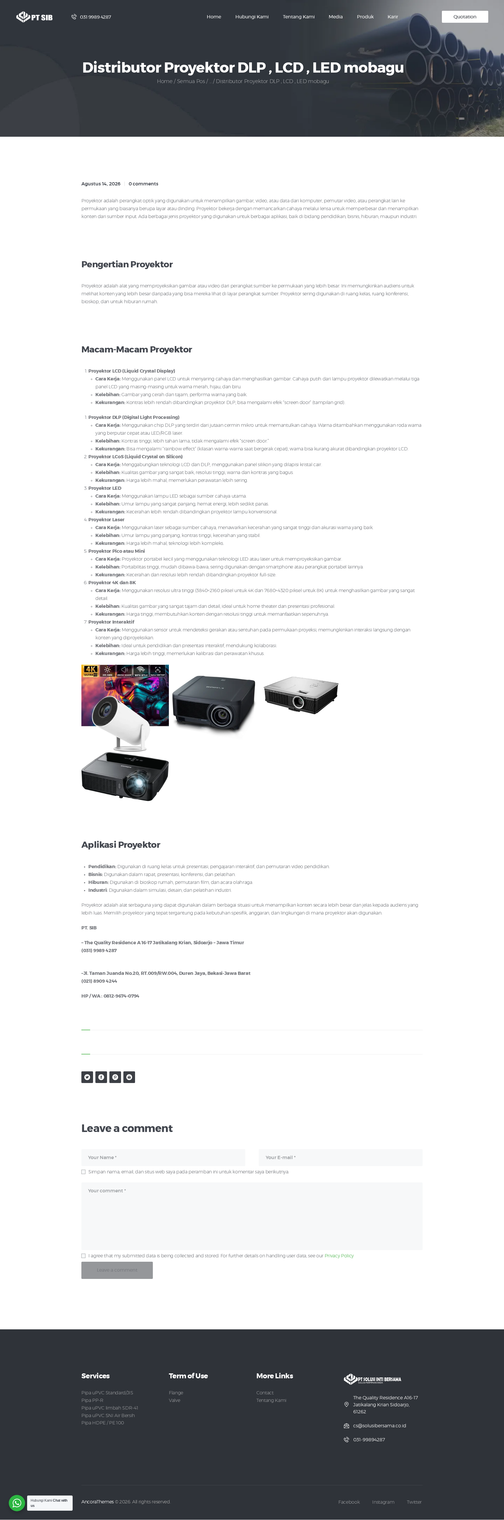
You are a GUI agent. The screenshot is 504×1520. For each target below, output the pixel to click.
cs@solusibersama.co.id (379, 1426)
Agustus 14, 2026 (100, 184)
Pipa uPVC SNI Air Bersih (108, 1415)
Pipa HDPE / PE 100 (102, 1423)
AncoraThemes (97, 1502)
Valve (174, 1400)
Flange (176, 1393)
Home (165, 81)
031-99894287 (369, 1439)
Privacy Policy (339, 1256)
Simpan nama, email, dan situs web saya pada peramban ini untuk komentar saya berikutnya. (188, 1172)
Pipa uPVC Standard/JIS (107, 1393)
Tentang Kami (271, 1400)
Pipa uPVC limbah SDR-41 (109, 1408)
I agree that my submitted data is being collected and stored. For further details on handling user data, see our (221, 1256)
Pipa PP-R (92, 1400)
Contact (265, 1393)
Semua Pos (191, 81)
